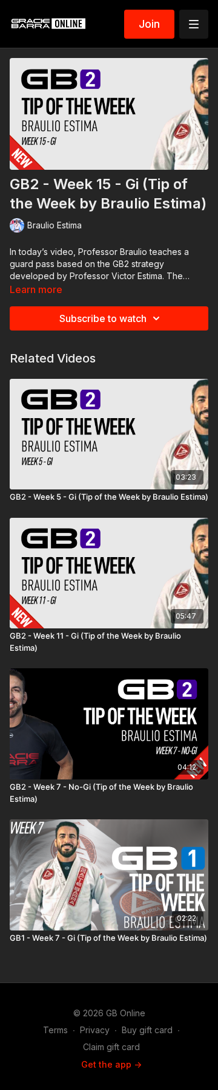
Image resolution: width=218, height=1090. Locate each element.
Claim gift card (111, 1047)
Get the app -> (111, 1064)
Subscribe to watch (103, 318)
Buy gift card (147, 1030)
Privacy (95, 1030)
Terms (55, 1030)
